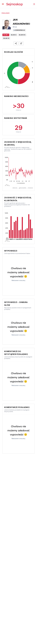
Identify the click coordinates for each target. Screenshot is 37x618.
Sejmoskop (14, 4)
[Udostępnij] (16, 43)
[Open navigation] (3, 4)
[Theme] (34, 4)
